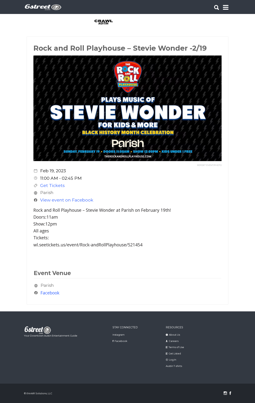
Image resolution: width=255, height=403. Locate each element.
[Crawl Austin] (105, 22)
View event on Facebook (66, 200)
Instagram (119, 334)
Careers (173, 340)
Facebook (50, 293)
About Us (174, 334)
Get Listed (175, 353)
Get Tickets (52, 185)
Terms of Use (176, 347)
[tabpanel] (105, 22)
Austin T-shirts (174, 365)
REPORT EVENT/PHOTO (209, 165)
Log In (172, 359)
